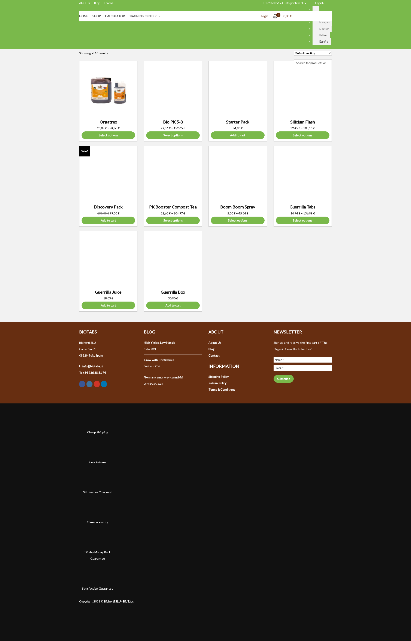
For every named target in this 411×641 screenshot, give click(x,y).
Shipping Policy (218, 376)
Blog (97, 3)
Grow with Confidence (159, 360)
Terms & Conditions (221, 389)
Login (264, 16)
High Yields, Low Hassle (159, 342)
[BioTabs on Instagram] (89, 384)
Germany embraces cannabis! (163, 377)
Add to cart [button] (237, 135)
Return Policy (217, 383)
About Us (84, 3)
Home (83, 16)
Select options (108, 135)
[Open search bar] (296, 56)
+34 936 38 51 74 (273, 3)
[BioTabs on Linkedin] (104, 384)
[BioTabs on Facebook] (82, 384)
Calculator (115, 16)
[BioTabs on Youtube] (97, 384)
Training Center (142, 16)
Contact (108, 3)
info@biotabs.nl (294, 3)
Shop (96, 16)
